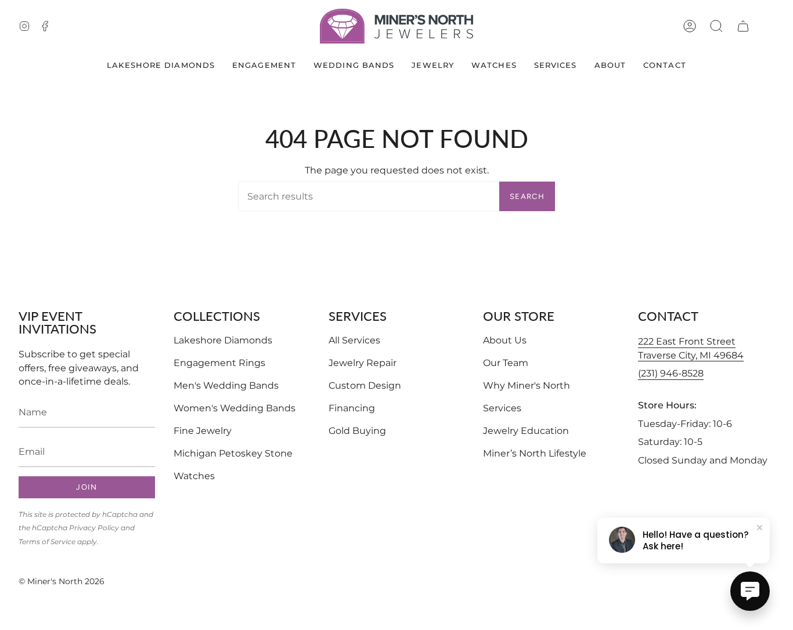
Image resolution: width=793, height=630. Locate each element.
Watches (194, 475)
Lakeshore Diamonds (223, 340)
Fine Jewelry (203, 430)
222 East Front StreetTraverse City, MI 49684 (691, 348)
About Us (505, 340)
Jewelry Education (526, 430)
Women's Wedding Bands (234, 408)
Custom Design (365, 385)
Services (502, 408)
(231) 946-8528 (671, 373)
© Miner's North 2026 (61, 581)
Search (527, 196)
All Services (354, 340)
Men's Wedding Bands (226, 385)
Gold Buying (357, 430)
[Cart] (743, 26)
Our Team (505, 362)
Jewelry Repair (362, 362)
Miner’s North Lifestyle (534, 453)
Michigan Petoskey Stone (233, 453)
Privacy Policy (94, 527)
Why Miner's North (526, 385)
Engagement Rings (219, 362)
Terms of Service (47, 541)
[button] (716, 26)
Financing (352, 408)
